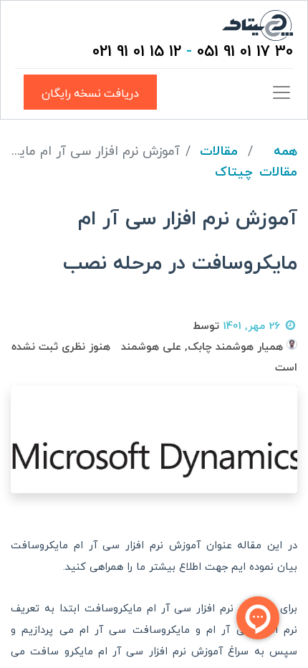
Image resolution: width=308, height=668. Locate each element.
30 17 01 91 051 (245, 52)
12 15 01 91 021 (136, 52)
